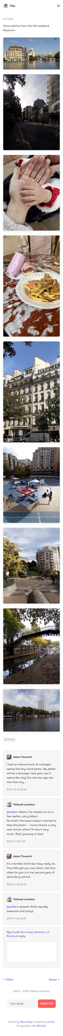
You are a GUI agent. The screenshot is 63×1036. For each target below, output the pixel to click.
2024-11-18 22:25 (16, 918)
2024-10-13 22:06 (17, 789)
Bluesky (11, 936)
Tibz (12, 5)
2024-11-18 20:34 (16, 884)
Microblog (9, 739)
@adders (12, 812)
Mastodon (40, 932)
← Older (8, 979)
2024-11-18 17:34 (16, 841)
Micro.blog (27, 932)
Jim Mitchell (39, 1025)
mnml (51, 1021)
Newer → (54, 979)
